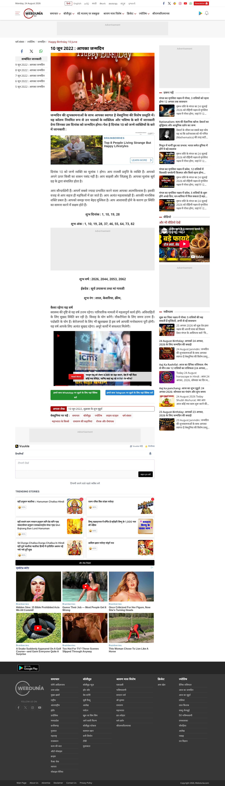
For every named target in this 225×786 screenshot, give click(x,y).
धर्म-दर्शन (120, 720)
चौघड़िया (182, 725)
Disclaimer (58, 782)
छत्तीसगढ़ (55, 725)
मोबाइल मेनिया (57, 771)
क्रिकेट (130, 13)
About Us (34, 782)
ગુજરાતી (131, 3)
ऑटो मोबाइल (56, 751)
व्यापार (53, 766)
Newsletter (200, 3)
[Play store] (200, 13)
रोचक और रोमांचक (105, 421)
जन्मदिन (41, 41)
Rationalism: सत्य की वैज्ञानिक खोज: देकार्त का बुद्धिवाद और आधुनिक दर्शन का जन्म (184, 123)
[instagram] (180, 3)
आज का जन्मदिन (186, 689)
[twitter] (169, 3)
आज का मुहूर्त (185, 694)
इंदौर (53, 710)
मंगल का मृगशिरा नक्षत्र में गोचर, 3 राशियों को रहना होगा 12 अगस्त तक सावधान (184, 99)
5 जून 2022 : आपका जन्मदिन (30, 86)
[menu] (18, 13)
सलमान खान (88, 730)
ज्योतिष (143, 13)
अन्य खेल (161, 684)
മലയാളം (113, 3)
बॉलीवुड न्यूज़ (88, 684)
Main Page (21, 782)
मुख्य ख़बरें (55, 694)
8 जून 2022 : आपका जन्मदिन (30, 70)
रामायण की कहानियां (82, 421)
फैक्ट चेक (55, 761)
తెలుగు (103, 3)
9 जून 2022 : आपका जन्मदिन (30, 64)
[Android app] (28, 668)
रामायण (119, 705)
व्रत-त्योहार (120, 715)
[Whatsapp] (190, 3)
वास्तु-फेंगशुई (184, 710)
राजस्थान (54, 741)
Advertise (46, 782)
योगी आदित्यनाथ (58, 684)
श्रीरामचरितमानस (160, 13)
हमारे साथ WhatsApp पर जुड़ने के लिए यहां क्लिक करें (75, 395)
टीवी (85, 741)
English (77, 3)
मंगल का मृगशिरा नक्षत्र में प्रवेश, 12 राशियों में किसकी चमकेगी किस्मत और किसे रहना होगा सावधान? (181, 170)
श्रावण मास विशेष (112, 13)
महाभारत (120, 710)
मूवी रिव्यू (86, 700)
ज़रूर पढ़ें (168, 92)
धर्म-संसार (19, 41)
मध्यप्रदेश (55, 720)
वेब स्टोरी (86, 694)
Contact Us (71, 782)
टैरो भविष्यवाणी (185, 715)
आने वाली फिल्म (90, 720)
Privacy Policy (86, 782)
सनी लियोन (87, 735)
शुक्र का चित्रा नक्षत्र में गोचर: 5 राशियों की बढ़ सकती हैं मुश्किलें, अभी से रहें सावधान (181, 318)
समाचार (54, 13)
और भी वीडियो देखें (169, 222)
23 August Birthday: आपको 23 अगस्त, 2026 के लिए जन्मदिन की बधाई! (181, 413)
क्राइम (53, 756)
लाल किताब (184, 705)
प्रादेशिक (54, 715)
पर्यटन (85, 710)
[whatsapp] (41, 51)
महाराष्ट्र (54, 735)
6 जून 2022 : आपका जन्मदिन (30, 81)
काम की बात (56, 746)
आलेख (86, 705)
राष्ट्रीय (53, 700)
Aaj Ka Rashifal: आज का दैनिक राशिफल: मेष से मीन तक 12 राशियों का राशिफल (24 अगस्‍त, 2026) (183, 366)
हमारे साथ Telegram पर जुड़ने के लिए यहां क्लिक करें (130, 392)
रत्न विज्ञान (183, 741)
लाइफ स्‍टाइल (112, 415)
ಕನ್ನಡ (123, 3)
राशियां (182, 700)
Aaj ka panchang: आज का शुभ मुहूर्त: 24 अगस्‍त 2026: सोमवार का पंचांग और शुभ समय (182, 389)
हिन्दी (68, 3)
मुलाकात (86, 746)
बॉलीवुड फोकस (89, 725)
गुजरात (54, 730)
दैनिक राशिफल (185, 684)
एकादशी (119, 684)
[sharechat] (174, 3)
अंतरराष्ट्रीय (55, 705)
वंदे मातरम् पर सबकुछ (88, 13)
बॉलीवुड (67, 13)
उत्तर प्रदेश (55, 689)
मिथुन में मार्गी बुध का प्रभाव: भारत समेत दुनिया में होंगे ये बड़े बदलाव (183, 147)
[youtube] (185, 3)
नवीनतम (168, 312)
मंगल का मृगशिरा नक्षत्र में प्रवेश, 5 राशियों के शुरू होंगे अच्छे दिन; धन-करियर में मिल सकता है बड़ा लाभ (183, 194)
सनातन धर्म (121, 694)
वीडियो (167, 217)
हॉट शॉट (86, 689)
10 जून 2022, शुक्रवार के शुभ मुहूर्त (85, 409)
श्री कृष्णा (120, 700)
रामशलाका (183, 720)
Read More (76, 376)
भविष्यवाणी (121, 689)
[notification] (207, 13)
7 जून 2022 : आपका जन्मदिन (30, 75)
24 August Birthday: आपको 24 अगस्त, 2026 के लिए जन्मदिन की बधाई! (181, 342)
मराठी (94, 3)
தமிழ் (86, 3)
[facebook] (164, 3)
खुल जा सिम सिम (90, 715)
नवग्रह (181, 735)
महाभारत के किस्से (60, 421)
